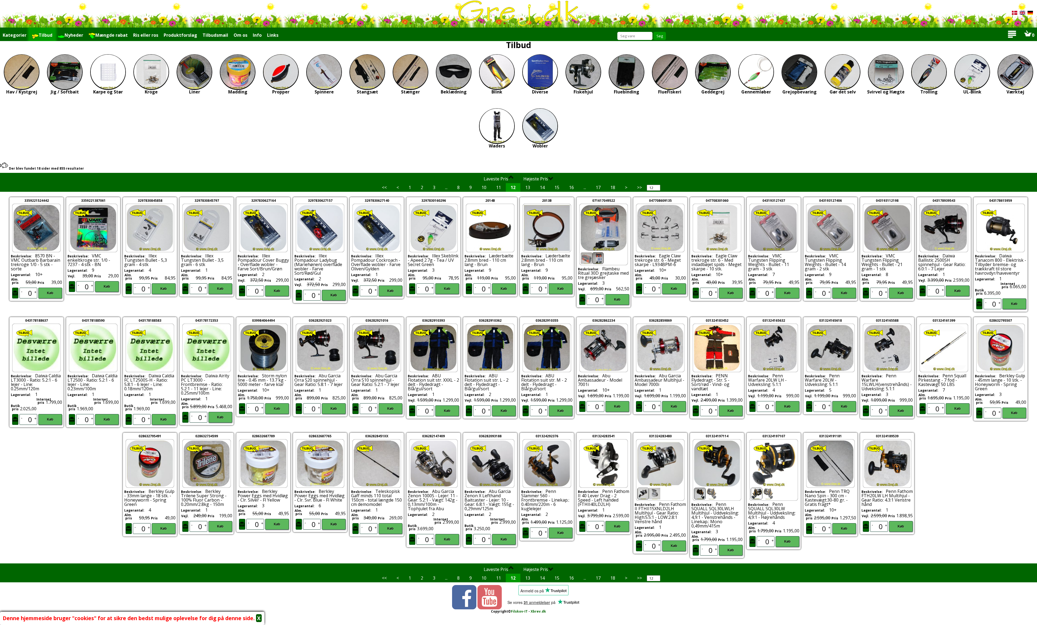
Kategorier (14, 35)
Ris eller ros (145, 35)
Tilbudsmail (215, 35)
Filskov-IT (519, 611)
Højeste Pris (535, 179)
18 (612, 187)
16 (571, 187)
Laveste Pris (496, 179)
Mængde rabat (111, 35)
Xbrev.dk (538, 611)
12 (513, 187)
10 (484, 187)
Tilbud (45, 35)
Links (272, 35)
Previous (571, 237)
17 (598, 187)
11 (498, 187)
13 (527, 187)
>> (639, 187)
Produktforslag (180, 35)
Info (257, 35)
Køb (50, 293)
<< (384, 187)
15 (556, 187)
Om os (240, 35)
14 (542, 187)
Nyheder (74, 35)
